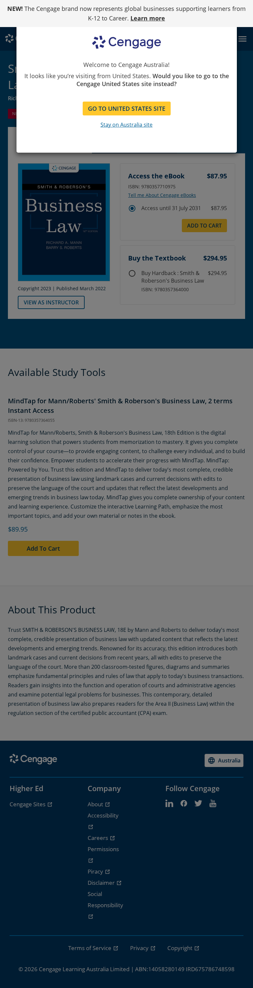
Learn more (147, 18)
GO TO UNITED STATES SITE (126, 108)
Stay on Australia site (126, 124)
